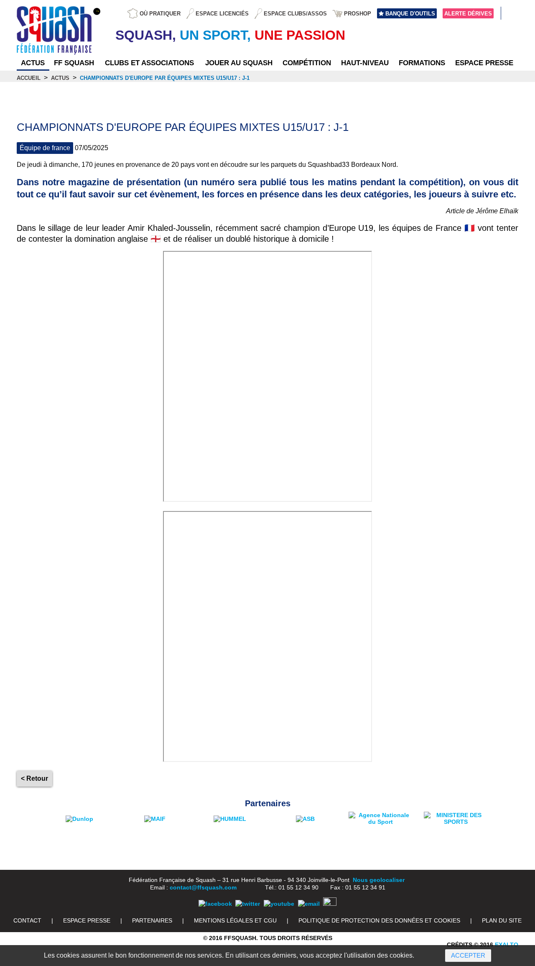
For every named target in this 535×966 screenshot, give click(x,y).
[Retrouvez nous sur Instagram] (329, 903)
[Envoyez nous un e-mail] (309, 903)
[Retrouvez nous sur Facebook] (215, 903)
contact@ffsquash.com (203, 887)
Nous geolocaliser (378, 880)
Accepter (468, 955)
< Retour (34, 778)
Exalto (506, 944)
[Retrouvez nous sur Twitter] (247, 903)
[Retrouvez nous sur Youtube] (279, 903)
